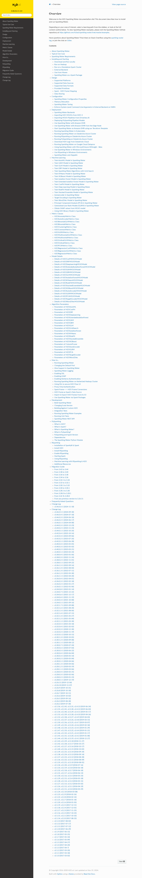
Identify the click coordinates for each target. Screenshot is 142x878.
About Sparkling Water (10, 21)
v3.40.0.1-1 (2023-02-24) (64, 552)
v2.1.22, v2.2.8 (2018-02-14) (65, 797)
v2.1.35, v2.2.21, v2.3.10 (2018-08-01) (69, 762)
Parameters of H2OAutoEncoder (67, 347)
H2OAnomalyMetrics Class (65, 216)
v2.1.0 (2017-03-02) (62, 856)
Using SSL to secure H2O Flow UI (67, 384)
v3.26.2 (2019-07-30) (62, 704)
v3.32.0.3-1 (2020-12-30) (64, 629)
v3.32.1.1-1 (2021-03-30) (64, 621)
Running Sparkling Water (64, 363)
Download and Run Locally (64, 62)
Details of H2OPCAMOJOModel (67, 296)
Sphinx (59, 874)
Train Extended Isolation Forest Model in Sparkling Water (76, 182)
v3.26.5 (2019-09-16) (62, 698)
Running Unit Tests (61, 416)
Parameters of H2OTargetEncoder (67, 355)
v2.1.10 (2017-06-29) (62, 829)
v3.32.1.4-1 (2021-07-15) (64, 613)
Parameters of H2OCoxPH (64, 309)
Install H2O (58, 448)
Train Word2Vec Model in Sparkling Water (70, 200)
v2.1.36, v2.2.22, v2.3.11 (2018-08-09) (69, 760)
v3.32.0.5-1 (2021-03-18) (64, 624)
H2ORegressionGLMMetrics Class (67, 251)
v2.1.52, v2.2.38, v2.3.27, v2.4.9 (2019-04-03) (72, 717)
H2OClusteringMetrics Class (65, 227)
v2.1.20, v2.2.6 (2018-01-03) (65, 802)
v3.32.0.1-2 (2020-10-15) (64, 634)
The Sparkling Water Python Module (68, 440)
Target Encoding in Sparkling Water (68, 198)
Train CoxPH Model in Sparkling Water (69, 184)
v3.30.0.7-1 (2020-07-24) (64, 645)
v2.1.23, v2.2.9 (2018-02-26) (65, 794)
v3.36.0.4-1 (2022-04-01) (64, 579)
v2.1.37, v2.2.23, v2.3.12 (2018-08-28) (69, 757)
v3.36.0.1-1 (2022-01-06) (64, 587)
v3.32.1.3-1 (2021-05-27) (64, 616)
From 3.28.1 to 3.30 (62, 491)
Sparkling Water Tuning (63, 104)
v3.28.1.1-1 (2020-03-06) (64, 669)
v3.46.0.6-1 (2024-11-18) (64, 507)
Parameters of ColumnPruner (65, 344)
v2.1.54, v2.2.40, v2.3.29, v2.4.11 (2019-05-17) (72, 712)
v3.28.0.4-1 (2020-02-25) (64, 672)
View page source (119, 4)
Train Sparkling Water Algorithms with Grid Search (74, 171)
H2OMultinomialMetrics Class (66, 238)
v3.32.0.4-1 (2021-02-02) (64, 626)
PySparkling (6, 64)
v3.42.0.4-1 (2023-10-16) (64, 533)
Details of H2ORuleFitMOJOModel (68, 283)
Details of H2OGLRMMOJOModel (67, 293)
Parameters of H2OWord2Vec (66, 357)
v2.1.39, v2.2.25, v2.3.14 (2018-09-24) (69, 752)
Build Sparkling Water (62, 403)
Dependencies (59, 437)
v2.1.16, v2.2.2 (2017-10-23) (65, 813)
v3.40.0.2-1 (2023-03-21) (64, 549)
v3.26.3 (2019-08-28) (62, 701)
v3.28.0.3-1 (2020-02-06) (64, 674)
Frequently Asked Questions (12, 74)
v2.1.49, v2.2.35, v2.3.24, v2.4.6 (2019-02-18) (72, 725)
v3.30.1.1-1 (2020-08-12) (64, 642)
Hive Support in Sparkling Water (67, 368)
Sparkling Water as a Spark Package (68, 75)
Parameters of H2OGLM (63, 325)
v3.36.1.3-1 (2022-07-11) (64, 571)
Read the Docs (89, 874)
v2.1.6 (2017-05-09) (62, 840)
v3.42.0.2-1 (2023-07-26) (64, 539)
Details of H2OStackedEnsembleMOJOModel (72, 285)
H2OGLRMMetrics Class (64, 232)
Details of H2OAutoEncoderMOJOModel (70, 291)
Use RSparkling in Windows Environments (70, 152)
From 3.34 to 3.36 (61, 477)
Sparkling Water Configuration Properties (70, 99)
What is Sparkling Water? (64, 429)
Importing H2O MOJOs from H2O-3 (68, 115)
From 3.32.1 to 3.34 (62, 480)
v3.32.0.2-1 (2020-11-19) (64, 632)
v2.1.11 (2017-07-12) (62, 826)
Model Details (7, 51)
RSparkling (6, 67)
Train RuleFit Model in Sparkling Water (69, 190)
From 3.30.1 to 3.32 (62, 485)
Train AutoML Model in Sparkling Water (69, 160)
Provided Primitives (62, 88)
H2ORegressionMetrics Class (65, 254)
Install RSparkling (61, 451)
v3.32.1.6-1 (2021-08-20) (64, 608)
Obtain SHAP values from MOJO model (69, 208)
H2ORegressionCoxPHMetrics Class (68, 248)
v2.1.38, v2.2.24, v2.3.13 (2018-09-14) (69, 754)
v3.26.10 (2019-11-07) (63, 685)
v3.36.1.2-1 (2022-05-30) (64, 573)
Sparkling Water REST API (64, 419)
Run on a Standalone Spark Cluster (67, 67)
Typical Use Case (8, 24)
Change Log (6, 77)
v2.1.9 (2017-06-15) (62, 832)
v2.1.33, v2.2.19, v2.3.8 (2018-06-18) (68, 768)
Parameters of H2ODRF (63, 312)
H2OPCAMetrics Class (63, 246)
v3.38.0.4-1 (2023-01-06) (64, 555)
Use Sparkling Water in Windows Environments (72, 150)
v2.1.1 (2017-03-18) (62, 853)
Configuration (7, 38)
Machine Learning (9, 44)
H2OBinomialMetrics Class (64, 224)
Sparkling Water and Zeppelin (65, 155)
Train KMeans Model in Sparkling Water (69, 174)
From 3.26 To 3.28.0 (62, 496)
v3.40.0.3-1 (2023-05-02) (64, 547)
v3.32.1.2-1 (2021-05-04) (64, 618)
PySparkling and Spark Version (66, 435)
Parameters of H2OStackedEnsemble (68, 339)
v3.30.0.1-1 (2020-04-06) (64, 661)
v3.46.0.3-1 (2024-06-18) (64, 517)
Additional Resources (62, 464)
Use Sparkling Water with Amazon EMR (69, 123)
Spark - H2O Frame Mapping (65, 91)
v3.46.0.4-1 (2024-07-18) (64, 515)
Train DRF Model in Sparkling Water (68, 168)
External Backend (61, 70)
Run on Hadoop (60, 64)
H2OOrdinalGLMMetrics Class (66, 240)
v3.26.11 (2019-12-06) (63, 682)
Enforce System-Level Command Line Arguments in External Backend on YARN (84, 107)
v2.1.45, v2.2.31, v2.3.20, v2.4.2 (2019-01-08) (72, 736)
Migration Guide (8, 70)
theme (71, 874)
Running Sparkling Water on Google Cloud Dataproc (74, 144)
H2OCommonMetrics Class (65, 230)
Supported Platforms (62, 80)
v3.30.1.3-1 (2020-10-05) (64, 637)
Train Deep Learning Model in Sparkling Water (72, 187)
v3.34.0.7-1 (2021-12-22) (64, 592)
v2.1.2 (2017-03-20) (62, 850)
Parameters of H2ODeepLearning (67, 315)
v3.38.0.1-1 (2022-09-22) (64, 563)
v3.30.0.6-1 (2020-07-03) (64, 648)
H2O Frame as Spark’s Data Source (68, 392)
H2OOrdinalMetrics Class (64, 243)
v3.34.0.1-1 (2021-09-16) (64, 603)
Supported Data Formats (64, 86)
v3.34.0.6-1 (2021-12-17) (64, 595)
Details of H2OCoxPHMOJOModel (68, 259)
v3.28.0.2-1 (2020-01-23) (64, 677)
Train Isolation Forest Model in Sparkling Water (72, 179)
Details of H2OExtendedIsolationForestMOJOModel (74, 267)
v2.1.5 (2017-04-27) (62, 842)
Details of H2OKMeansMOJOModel (68, 280)
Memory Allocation (61, 102)
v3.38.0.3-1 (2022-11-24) (64, 557)
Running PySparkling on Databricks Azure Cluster (73, 139)
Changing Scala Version (63, 405)
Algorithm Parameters (10, 54)
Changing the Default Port (64, 365)
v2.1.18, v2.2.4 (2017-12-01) (65, 808)
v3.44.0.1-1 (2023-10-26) (64, 531)
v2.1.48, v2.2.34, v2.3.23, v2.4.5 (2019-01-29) (72, 728)
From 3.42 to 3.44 (61, 469)
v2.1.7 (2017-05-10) (62, 837)
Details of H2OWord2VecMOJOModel (69, 301)
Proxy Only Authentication (64, 387)
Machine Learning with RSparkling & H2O (70, 461)
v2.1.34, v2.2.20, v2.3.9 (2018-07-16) (68, 765)
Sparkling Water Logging (63, 371)
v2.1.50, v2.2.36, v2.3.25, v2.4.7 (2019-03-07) (72, 722)
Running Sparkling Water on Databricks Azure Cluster (75, 134)
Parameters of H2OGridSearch (66, 328)
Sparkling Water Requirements (13, 28)
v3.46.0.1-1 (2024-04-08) (64, 523)
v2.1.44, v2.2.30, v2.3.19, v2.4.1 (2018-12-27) (72, 738)
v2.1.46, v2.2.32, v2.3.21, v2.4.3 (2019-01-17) (72, 733)
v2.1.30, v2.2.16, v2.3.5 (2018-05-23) (68, 776)
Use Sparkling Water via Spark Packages (70, 397)
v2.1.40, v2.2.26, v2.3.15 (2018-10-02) (69, 749)
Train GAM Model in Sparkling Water (68, 163)
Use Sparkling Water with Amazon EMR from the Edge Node (77, 126)
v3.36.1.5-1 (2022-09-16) (64, 565)
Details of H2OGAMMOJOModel (67, 270)
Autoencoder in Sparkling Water (66, 195)
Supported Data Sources (63, 83)
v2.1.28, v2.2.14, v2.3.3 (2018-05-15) (68, 781)
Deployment (7, 41)
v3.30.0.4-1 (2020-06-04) (64, 653)
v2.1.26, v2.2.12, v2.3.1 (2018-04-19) (68, 786)
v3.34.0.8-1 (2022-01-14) (64, 589)
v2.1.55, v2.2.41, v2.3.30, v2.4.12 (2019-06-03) (72, 709)
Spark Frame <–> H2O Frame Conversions (70, 389)
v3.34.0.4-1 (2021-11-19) (64, 597)
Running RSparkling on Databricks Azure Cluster (73, 136)
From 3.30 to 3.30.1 (62, 488)
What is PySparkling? (62, 432)
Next (121, 861)
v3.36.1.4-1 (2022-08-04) (64, 568)
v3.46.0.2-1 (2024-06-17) (64, 520)
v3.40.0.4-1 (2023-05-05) (64, 544)
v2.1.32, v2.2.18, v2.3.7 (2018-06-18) (68, 770)
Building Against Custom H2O (66, 408)
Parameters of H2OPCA (63, 352)
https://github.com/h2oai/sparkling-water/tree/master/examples (84, 32)
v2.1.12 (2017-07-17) (62, 824)
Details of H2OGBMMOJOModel (67, 272)
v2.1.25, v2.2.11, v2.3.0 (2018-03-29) (68, 789)
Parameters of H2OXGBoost (65, 341)
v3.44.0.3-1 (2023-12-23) (64, 525)
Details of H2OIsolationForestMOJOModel (71, 277)
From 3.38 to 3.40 (61, 472)
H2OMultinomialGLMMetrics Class (68, 235)
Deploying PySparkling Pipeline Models (69, 120)
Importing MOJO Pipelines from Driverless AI (71, 118)
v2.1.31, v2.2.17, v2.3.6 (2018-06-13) (68, 773)
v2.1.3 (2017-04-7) (61, 848)
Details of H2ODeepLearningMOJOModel (70, 264)
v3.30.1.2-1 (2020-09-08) (64, 640)
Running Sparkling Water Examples (68, 413)
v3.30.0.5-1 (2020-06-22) (64, 650)
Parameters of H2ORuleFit (64, 336)
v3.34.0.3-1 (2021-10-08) (64, 600)
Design (5, 34)
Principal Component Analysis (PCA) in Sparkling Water (75, 203)
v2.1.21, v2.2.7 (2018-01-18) (65, 800)
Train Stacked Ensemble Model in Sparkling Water (73, 192)
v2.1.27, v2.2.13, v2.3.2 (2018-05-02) (68, 784)
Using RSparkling (61, 459)
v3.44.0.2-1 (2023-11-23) (64, 528)
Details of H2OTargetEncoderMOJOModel (70, 299)
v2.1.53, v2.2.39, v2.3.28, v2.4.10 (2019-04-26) (72, 714)
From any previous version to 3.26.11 (68, 499)
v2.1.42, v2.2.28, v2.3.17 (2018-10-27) (69, 744)
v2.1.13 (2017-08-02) (62, 821)
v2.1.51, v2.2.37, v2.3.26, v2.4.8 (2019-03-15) (72, 720)
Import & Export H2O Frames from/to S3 (70, 395)
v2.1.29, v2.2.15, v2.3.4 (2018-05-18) (68, 778)
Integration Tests (60, 411)
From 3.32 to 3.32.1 (62, 483)
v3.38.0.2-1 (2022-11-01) (64, 560)
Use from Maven (60, 72)
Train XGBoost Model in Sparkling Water (70, 176)
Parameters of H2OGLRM (64, 349)
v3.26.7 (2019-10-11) (62, 693)
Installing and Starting (10, 31)
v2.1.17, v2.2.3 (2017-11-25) (65, 810)
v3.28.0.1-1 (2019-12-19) (64, 680)
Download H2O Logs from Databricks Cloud (71, 142)
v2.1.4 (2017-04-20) (62, 845)
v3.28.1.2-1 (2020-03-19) (64, 666)
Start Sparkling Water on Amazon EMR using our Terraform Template (81, 128)
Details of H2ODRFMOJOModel (67, 262)
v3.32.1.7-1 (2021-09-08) (64, 605)
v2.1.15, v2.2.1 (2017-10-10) (65, 816)
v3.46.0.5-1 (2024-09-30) (64, 512)
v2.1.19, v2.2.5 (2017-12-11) (65, 805)
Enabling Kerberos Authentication (67, 379)
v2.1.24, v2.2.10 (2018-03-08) (65, 792)
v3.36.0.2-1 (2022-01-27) (64, 584)
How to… (6, 57)
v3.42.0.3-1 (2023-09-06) (64, 536)
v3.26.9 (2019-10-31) (62, 688)
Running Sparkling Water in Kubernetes (69, 131)
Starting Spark (59, 456)
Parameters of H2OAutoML (65, 307)
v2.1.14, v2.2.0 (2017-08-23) (65, 818)
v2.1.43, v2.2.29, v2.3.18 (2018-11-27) (69, 741)
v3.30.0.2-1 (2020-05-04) (64, 658)
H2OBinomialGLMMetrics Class (66, 222)
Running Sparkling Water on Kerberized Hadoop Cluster (76, 381)
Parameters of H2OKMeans (65, 333)
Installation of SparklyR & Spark (66, 445)
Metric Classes (7, 47)
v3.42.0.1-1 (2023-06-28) (64, 541)
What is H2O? (59, 424)
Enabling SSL (59, 373)
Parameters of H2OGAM (64, 320)
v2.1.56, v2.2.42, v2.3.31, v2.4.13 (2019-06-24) (72, 706)
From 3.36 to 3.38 (61, 475)
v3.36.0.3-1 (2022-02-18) (64, 581)
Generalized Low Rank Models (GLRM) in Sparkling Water (76, 206)
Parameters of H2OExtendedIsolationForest (71, 317)
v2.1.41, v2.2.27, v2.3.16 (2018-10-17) (69, 746)
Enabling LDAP (60, 376)
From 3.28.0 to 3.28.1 (62, 493)
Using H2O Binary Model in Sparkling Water (71, 211)
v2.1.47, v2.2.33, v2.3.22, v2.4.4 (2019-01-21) (72, 730)
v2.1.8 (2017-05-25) (62, 834)
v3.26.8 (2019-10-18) (62, 690)
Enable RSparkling (61, 453)
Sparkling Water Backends (64, 112)
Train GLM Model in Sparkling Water (68, 166)
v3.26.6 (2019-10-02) (62, 696)
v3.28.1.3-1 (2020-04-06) (64, 664)
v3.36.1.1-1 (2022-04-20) (64, 576)
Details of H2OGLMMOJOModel (67, 275)
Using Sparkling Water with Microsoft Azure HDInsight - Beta (78, 147)
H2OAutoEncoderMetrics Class (66, 219)
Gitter (69, 40)
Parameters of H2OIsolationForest (67, 331)
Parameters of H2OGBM (64, 323)
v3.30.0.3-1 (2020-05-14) (64, 656)
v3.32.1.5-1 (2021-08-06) (64, 610)
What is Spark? (60, 427)
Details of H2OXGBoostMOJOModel (68, 288)
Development (7, 61)
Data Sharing (59, 94)
